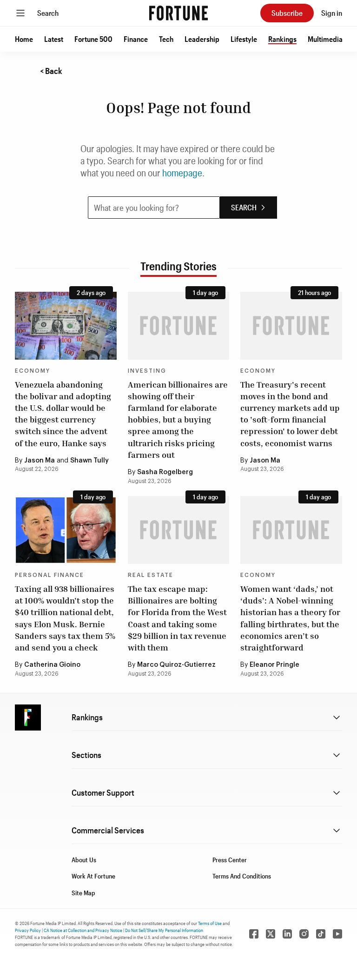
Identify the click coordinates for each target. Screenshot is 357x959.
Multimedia (325, 38)
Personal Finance (49, 575)
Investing (147, 371)
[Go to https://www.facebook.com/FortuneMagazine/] (253, 934)
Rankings (282, 38)
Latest (53, 38)
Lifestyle (244, 38)
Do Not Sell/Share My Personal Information (164, 930)
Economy (32, 371)
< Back (51, 71)
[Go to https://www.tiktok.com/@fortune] (320, 934)
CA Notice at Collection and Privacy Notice (83, 930)
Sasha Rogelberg (165, 472)
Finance (136, 38)
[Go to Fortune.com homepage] (178, 13)
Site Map (83, 893)
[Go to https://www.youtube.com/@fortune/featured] (337, 934)
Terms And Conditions (241, 876)
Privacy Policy (28, 930)
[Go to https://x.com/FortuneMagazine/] (270, 934)
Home (24, 38)
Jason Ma (39, 460)
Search (48, 12)
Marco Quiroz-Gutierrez (176, 665)
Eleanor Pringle (274, 665)
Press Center (229, 860)
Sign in (331, 12)
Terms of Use (210, 923)
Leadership (202, 38)
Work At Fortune (93, 876)
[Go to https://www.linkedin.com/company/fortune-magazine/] (287, 934)
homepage (182, 172)
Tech (166, 38)
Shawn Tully (89, 460)
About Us (84, 860)
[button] (24, 39)
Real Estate (150, 575)
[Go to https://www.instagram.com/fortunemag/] (304, 934)
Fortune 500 (93, 38)
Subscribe (287, 12)
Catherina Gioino (52, 665)
